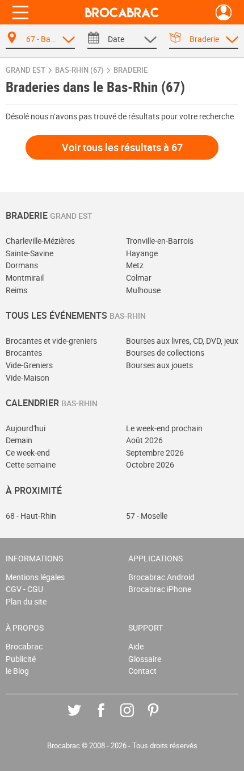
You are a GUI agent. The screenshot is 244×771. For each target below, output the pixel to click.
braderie (130, 70)
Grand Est (25, 70)
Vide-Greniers (29, 365)
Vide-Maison (27, 377)
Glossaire (144, 658)
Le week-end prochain (164, 428)
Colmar (139, 277)
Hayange (142, 253)
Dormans (22, 265)
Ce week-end (28, 452)
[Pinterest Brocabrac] (161, 718)
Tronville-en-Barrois (159, 240)
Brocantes (24, 352)
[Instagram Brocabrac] (135, 718)
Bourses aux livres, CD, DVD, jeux (182, 340)
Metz (135, 265)
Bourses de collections (165, 352)
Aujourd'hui (25, 428)
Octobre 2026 (150, 464)
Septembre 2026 (155, 452)
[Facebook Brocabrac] (109, 718)
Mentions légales (35, 577)
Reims (16, 290)
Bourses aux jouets (159, 365)
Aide (136, 646)
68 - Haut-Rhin (31, 515)
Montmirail (25, 277)
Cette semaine (31, 464)
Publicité (21, 658)
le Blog (17, 670)
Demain (19, 440)
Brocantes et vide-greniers (51, 340)
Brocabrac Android (161, 577)
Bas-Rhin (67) (79, 70)
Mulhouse (143, 290)
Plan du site (26, 601)
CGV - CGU (24, 589)
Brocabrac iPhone (159, 589)
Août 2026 (144, 440)
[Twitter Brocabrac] (82, 718)
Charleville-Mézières (40, 240)
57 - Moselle (146, 515)
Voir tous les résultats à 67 (122, 147)
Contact (142, 670)
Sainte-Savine (29, 253)
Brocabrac (24, 646)
